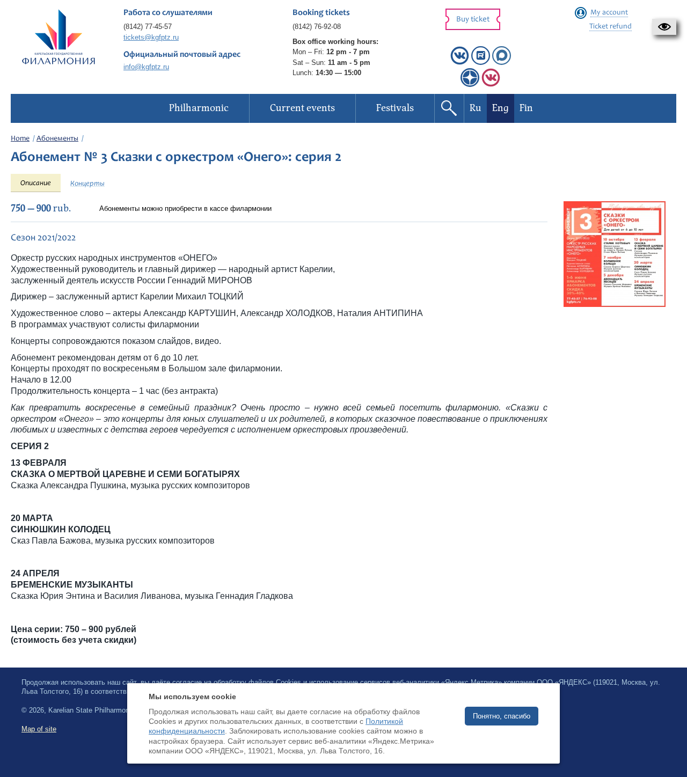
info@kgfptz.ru (146, 67)
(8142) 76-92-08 (317, 27)
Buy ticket (472, 20)
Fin (526, 108)
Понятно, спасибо (501, 716)
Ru (475, 108)
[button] (664, 27)
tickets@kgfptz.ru (151, 37)
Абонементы (57, 139)
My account (609, 13)
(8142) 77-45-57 (147, 27)
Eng (500, 108)
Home (20, 139)
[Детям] (490, 84)
